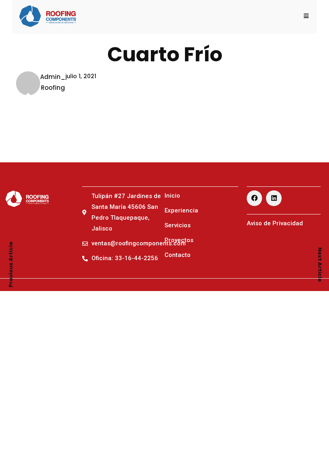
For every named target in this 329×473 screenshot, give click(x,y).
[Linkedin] (273, 198)
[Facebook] (254, 198)
